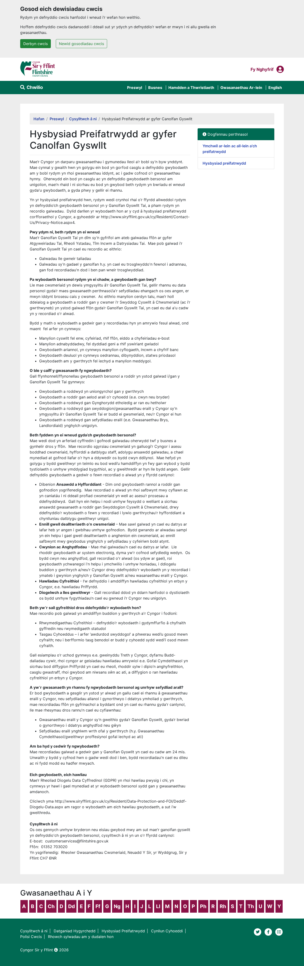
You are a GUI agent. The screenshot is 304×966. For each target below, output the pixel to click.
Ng (117, 906)
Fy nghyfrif (262, 69)
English (275, 87)
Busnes (155, 87)
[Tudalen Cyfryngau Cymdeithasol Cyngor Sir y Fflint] (269, 931)
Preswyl (134, 87)
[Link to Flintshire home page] (37, 68)
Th (250, 906)
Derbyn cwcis (35, 43)
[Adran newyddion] (279, 931)
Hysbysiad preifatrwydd (224, 163)
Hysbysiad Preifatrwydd (123, 931)
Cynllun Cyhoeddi (167, 931)
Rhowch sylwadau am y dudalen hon (81, 936)
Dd (71, 906)
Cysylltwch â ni (83, 118)
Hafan (38, 118)
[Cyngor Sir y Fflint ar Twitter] (258, 931)
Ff (97, 906)
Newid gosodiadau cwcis (81, 43)
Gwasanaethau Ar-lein (241, 87)
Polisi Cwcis (31, 936)
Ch (51, 906)
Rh (223, 906)
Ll (158, 906)
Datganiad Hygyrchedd (74, 931)
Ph (203, 906)
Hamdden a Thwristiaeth (191, 87)
